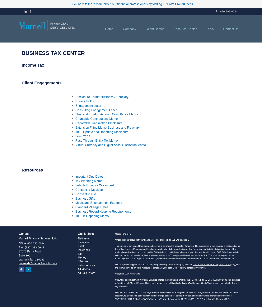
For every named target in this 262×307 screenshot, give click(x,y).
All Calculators (86, 273)
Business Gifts (85, 198)
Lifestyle (83, 261)
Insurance (84, 250)
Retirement (84, 238)
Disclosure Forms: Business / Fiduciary (102, 97)
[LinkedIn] (26, 11)
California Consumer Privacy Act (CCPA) (212, 264)
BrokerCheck (182, 239)
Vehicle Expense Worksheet (94, 185)
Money (82, 257)
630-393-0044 (228, 11)
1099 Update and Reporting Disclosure (102, 132)
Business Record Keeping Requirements (103, 211)
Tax (80, 254)
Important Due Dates (89, 176)
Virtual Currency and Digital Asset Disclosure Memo (110, 145)
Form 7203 (82, 136)
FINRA (203, 279)
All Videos (84, 269)
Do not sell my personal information (189, 267)
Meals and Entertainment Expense (98, 202)
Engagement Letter (88, 105)
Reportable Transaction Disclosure (99, 123)
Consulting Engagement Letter (96, 110)
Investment (84, 242)
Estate (82, 246)
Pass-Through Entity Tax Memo (96, 140)
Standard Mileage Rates (91, 207)
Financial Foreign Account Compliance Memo (106, 114)
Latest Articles (86, 265)
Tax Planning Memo (88, 181)
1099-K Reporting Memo (92, 216)
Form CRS (126, 233)
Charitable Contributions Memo (96, 118)
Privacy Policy (85, 101)
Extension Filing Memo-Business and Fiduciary (107, 127)
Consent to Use (85, 194)
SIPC (210, 279)
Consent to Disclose (89, 189)
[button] (129, 29)
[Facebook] (30, 11)
